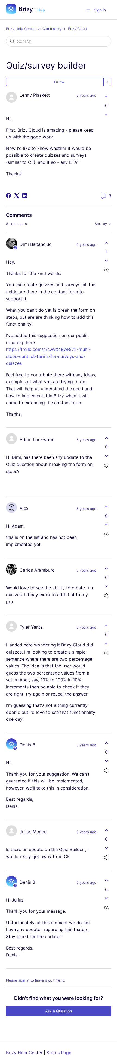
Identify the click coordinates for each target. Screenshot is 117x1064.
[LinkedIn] (24, 195)
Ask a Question (58, 1011)
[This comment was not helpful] (106, 260)
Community (51, 28)
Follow (59, 82)
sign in (23, 980)
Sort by (101, 224)
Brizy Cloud (77, 28)
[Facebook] (8, 195)
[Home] (27, 12)
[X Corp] (16, 195)
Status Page (59, 1052)
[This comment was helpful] (106, 242)
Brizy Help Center (21, 28)
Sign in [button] (100, 10)
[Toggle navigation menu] (88, 9)
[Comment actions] (106, 270)
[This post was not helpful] (106, 114)
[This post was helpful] (106, 96)
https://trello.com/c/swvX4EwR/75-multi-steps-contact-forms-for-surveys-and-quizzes (48, 356)
